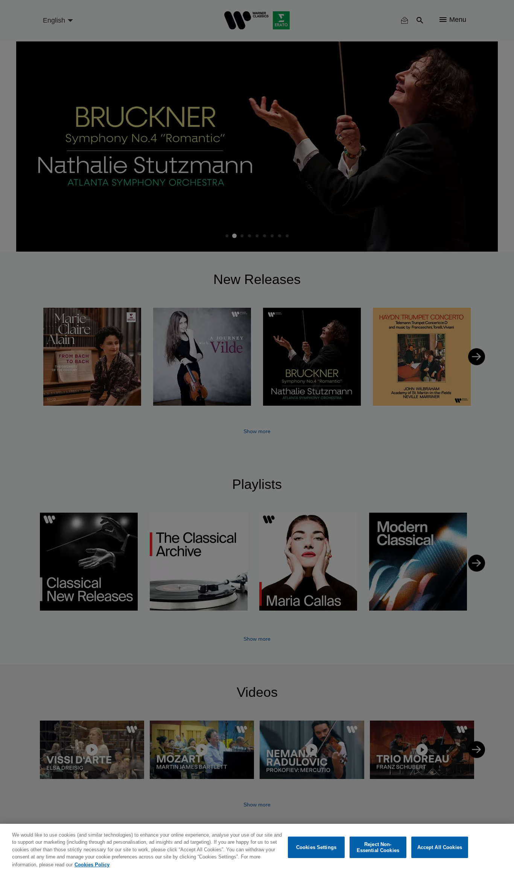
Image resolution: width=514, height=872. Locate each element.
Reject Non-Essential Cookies (378, 847)
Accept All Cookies (439, 847)
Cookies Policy (92, 864)
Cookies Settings (316, 847)
